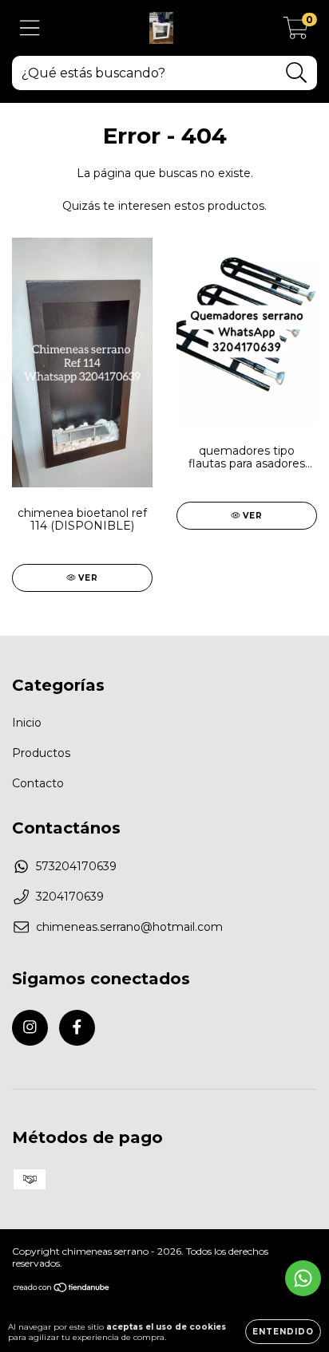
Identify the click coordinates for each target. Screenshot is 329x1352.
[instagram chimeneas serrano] (30, 1028)
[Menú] (30, 28)
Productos (41, 753)
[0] (296, 32)
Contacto (38, 783)
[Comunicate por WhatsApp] (303, 1278)
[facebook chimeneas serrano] (77, 1028)
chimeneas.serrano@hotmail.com (129, 927)
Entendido (283, 1331)
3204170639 (70, 896)
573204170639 (76, 866)
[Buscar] (296, 73)
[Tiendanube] (62, 1289)
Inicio (27, 722)
